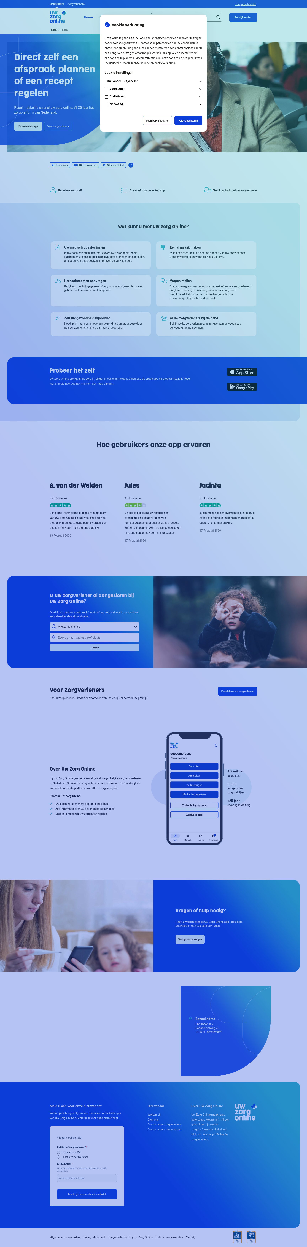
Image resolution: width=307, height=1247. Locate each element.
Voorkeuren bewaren (157, 120)
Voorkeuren (117, 88)
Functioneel (121, 81)
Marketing (116, 104)
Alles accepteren (188, 120)
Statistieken (117, 96)
